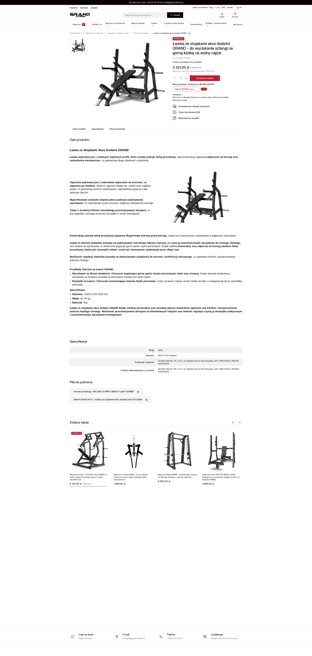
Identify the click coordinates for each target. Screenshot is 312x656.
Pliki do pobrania (117, 129)
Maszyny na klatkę (221, 97)
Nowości (78, 24)
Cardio (154, 23)
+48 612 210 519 (153, 2)
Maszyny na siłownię (115, 23)
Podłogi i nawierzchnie (216, 23)
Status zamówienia (200, 7)
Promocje (97, 24)
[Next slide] (239, 422)
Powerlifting (196, 24)
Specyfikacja (98, 129)
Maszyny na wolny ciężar (201, 97)
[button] (78, 46)
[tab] (79, 129)
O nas (217, 7)
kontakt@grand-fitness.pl (173, 2)
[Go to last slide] (232, 422)
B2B (223, 7)
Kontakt (230, 7)
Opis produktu (79, 129)
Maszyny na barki (180, 100)
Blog (211, 7)
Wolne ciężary (138, 23)
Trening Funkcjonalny (174, 23)
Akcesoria (237, 24)
